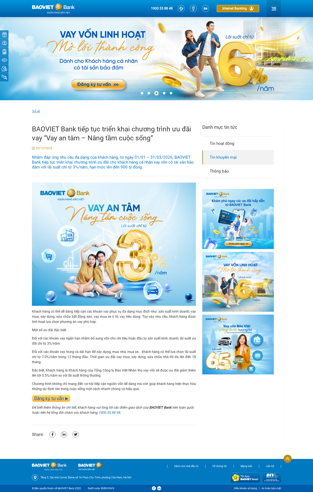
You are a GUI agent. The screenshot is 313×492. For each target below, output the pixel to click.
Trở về (36, 111)
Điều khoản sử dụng (245, 488)
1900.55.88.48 (109, 413)
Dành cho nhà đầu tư (186, 466)
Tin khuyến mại (223, 157)
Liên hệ (270, 466)
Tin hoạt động (222, 143)
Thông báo (219, 171)
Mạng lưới (246, 466)
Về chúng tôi (219, 466)
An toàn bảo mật (271, 488)
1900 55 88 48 (162, 8)
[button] (142, 93)
